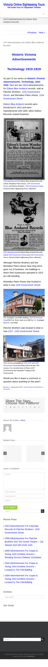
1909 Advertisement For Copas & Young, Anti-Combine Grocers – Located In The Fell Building (21, 578)
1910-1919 (33, 69)
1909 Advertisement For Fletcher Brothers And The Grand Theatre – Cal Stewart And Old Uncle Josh (24, 541)
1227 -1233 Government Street (23, 331)
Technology (16, 69)
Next (41, 32)
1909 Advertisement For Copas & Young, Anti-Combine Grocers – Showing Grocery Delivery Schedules (23, 554)
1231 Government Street (34, 186)
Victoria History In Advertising (32, 387)
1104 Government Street (17, 255)
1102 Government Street (28, 285)
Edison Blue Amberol (17, 88)
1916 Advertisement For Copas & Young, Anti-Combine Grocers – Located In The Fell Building (21, 566)
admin (7, 387)
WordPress (31, 656)
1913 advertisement (10, 181)
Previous (32, 32)
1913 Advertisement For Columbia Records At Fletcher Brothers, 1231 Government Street (22, 529)
